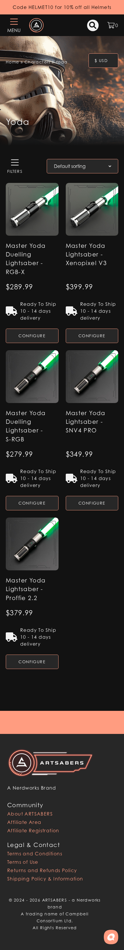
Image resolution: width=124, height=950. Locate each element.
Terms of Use (22, 862)
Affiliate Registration (33, 830)
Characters (37, 61)
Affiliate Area (24, 822)
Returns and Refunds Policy (42, 870)
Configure (32, 335)
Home (12, 61)
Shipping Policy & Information (45, 879)
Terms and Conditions (34, 854)
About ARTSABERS (30, 814)
